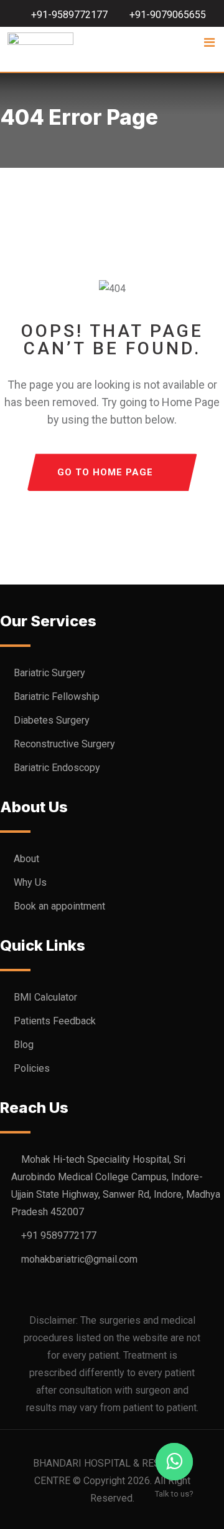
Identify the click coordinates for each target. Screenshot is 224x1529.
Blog (24, 1045)
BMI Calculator (45, 997)
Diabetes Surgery (52, 720)
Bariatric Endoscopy (57, 768)
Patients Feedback (55, 1021)
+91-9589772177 (69, 15)
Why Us (30, 882)
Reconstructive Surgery (64, 744)
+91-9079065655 (167, 15)
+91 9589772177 (58, 1235)
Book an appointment (59, 906)
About (26, 859)
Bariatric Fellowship (57, 696)
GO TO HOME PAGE (105, 472)
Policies (32, 1068)
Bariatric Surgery (49, 673)
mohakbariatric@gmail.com (79, 1259)
